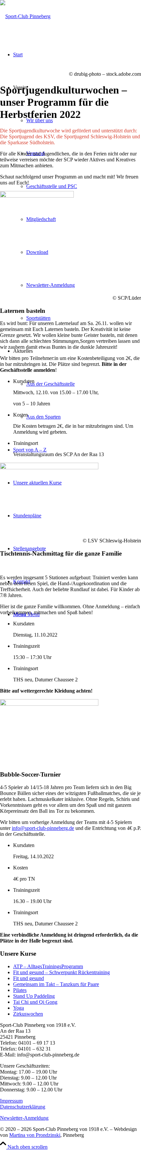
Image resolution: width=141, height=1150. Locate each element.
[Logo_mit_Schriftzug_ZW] (25, 16)
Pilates (20, 990)
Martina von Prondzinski (34, 1135)
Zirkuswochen (28, 1014)
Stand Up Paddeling (34, 996)
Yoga (18, 1008)
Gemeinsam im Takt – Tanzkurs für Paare (56, 984)
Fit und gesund (28, 978)
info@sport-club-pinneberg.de (43, 828)
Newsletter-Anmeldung (24, 1118)
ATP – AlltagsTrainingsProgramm (48, 966)
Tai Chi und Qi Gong (35, 1002)
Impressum (11, 1101)
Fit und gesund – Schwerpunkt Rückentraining (61, 972)
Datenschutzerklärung (22, 1106)
